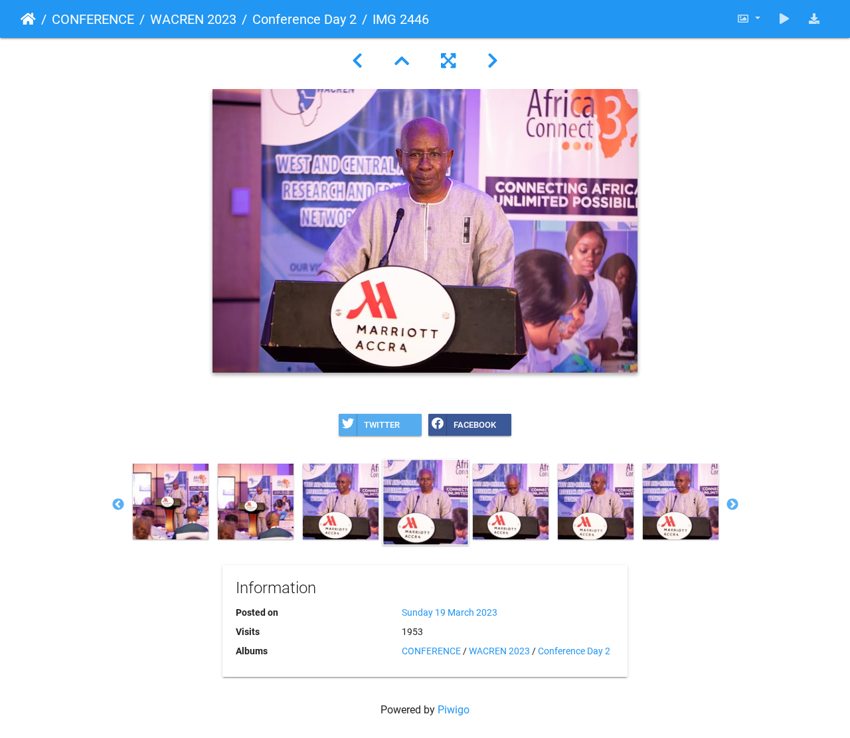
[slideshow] (784, 19)
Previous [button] (118, 504)
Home (28, 19)
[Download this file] (814, 19)
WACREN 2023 (193, 19)
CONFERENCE (93, 19)
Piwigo (453, 709)
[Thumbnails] (402, 61)
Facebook (475, 425)
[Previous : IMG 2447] (357, 61)
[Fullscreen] (448, 61)
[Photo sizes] (748, 19)
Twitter (382, 425)
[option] (170, 501)
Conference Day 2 (304, 19)
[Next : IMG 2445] (492, 61)
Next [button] (732, 504)
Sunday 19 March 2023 (449, 612)
